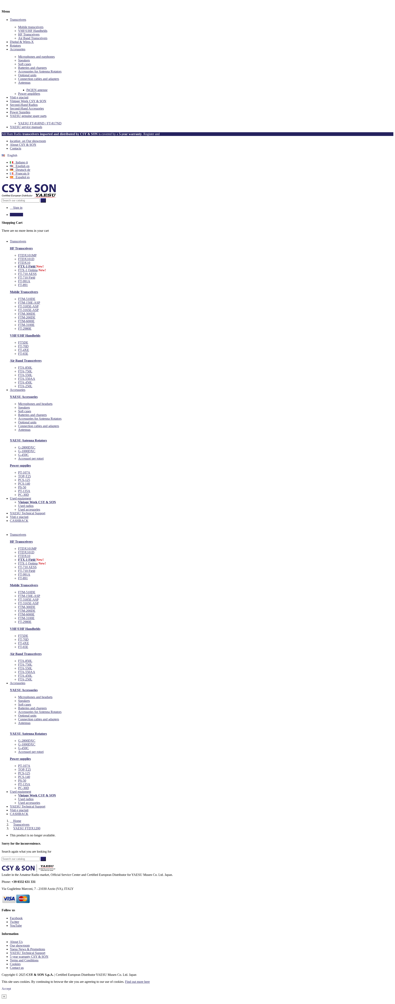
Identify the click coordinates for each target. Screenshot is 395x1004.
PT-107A (24, 472)
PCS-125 (24, 480)
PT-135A (24, 491)
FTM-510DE (26, 299)
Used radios (26, 506)
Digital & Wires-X (22, 42)
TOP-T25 (24, 476)
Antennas (24, 82)
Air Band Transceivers (32, 38)
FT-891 (23, 285)
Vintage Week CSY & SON (28, 101)
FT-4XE (23, 350)
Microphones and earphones (36, 56)
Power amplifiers (29, 93)
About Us (16, 942)
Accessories (17, 49)
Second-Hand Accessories (27, 108)
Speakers (24, 60)
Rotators (15, 45)
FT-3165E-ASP (28, 310)
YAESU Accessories (24, 397)
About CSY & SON (23, 144)
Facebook (16, 918)
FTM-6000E (26, 321)
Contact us (17, 967)
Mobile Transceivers (24, 292)
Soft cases (24, 64)
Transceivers (18, 19)
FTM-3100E (26, 325)
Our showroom (28, 141)
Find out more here (137, 981)
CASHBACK (19, 814)
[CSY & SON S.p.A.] (29, 196)
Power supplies (20, 465)
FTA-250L (25, 386)
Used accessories (29, 509)
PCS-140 (24, 483)
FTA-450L (25, 382)
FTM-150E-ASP (29, 302)
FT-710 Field (26, 277)
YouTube (16, 925)
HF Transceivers (29, 34)
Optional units (27, 75)
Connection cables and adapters (38, 79)
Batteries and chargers (32, 68)
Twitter (14, 922)
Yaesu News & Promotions (27, 949)
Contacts (15, 148)
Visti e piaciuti (19, 97)
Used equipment (20, 791)
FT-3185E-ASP (28, 306)
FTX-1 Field (27, 266)
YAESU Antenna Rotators (28, 440)
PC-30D (23, 494)
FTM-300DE (26, 313)
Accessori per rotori (31, 458)
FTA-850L (25, 367)
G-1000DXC (26, 451)
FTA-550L (25, 375)
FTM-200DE (26, 317)
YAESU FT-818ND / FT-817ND (40, 123)
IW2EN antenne (37, 90)
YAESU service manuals (26, 127)
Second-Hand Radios (24, 105)
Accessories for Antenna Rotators (40, 71)
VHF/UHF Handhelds (32, 30)
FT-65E (23, 353)
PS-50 (22, 487)
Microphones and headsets (35, 404)
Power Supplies (20, 112)
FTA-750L (25, 371)
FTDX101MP (27, 255)
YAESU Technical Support (27, 806)
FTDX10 (24, 262)
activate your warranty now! (180, 134)
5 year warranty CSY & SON (29, 956)
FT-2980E (24, 328)
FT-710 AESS (27, 274)
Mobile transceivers (30, 27)
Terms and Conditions (24, 960)
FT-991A (24, 281)
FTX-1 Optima (28, 270)
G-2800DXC (26, 447)
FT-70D (23, 346)
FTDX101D (26, 259)
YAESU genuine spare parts (28, 116)
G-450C (23, 455)
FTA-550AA (26, 378)
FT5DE (23, 342)
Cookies (15, 964)
